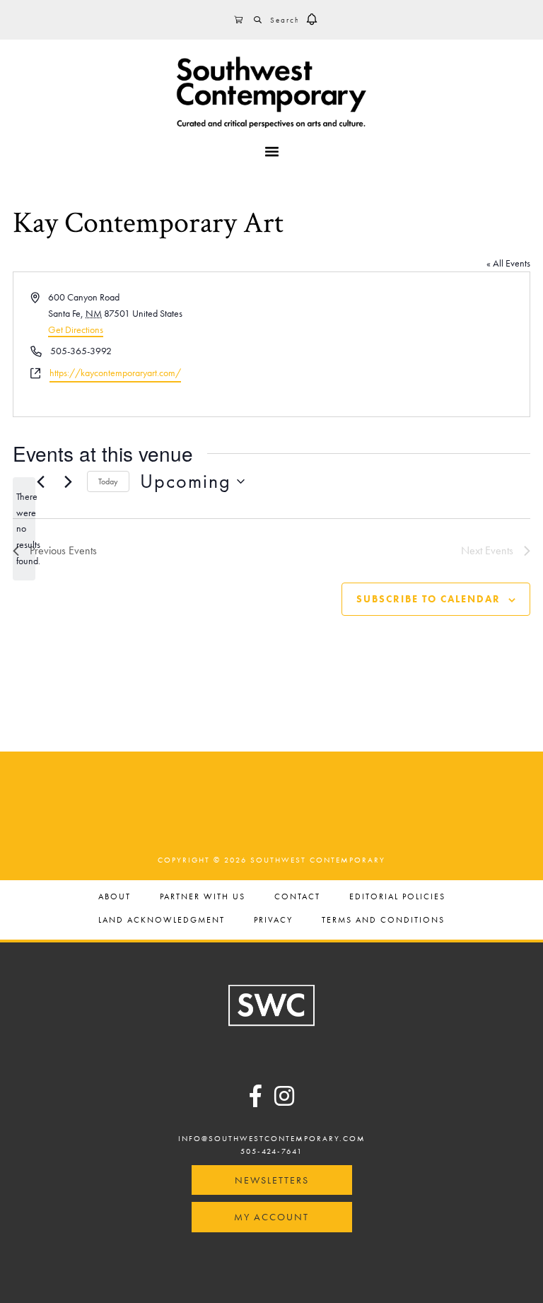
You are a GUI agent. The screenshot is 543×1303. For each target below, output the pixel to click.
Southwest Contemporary (271, 92)
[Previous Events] (40, 481)
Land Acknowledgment (161, 920)
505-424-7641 (271, 1151)
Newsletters (272, 1180)
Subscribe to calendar (428, 598)
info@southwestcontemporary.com (272, 1138)
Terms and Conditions (383, 920)
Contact (297, 897)
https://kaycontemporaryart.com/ (115, 372)
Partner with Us (202, 897)
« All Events (508, 263)
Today (108, 481)
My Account (271, 1216)
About (114, 897)
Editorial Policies (397, 897)
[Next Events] (67, 481)
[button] (312, 20)
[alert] (24, 528)
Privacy (273, 920)
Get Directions (75, 329)
